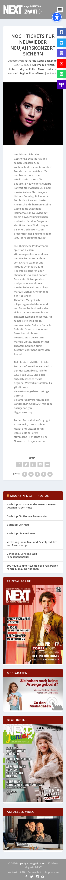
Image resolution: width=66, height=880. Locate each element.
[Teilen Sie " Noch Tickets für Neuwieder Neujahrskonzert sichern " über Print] (47, 464)
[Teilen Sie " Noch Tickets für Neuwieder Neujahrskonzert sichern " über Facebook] (19, 464)
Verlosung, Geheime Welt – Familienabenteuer (23, 555)
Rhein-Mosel (36, 73)
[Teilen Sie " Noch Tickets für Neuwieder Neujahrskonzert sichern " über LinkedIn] (33, 464)
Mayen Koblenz (47, 69)
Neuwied (13, 73)
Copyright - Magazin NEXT (31, 863)
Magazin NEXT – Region (30, 496)
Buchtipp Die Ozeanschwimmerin (27, 516)
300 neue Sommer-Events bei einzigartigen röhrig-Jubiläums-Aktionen (32, 567)
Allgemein (38, 64)
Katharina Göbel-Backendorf (41, 60)
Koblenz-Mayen (18, 69)
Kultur (33, 69)
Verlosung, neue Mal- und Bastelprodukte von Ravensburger (32, 543)
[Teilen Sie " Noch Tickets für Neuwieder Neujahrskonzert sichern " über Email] (40, 464)
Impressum (52, 872)
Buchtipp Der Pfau (18, 524)
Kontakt (12, 872)
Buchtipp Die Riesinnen (21, 533)
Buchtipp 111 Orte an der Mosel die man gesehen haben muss (31, 506)
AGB (22, 872)
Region (24, 73)
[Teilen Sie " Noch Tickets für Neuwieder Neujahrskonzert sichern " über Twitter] (26, 464)
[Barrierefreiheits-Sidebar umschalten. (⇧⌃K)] (57, 17)
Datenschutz (35, 872)
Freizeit (49, 64)
